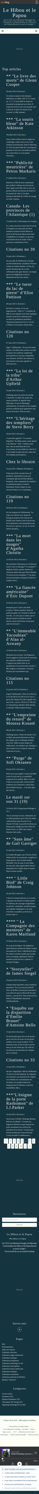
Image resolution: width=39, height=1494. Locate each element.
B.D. (3, 1344)
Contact (32, 1429)
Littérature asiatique (9, 1358)
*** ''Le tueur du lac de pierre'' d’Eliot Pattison (19, 290)
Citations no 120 (17, 333)
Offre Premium (4, 1434)
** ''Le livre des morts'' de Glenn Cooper (21, 80)
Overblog (31, 1420)
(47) (12, 1402)
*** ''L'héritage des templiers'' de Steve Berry (20, 422)
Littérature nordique (9, 1372)
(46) (13, 1405)
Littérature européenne (10, 1361)
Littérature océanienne (10, 1374)
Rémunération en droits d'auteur (27, 1432)
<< (6, 1141)
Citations (21, 256)
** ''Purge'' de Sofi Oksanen (19, 760)
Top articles (25, 1429)
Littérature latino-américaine (12, 1369)
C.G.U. (15, 1432)
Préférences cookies (33, 1434)
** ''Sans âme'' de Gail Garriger (21, 841)
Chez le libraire (20, 461)
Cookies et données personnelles (18, 1434)
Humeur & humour (25, 469)
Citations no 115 (17, 680)
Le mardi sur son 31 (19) (18, 799)
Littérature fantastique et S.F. (12, 1363)
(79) (11, 1399)
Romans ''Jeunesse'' (9, 1380)
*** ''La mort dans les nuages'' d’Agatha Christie (18, 544)
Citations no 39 (20, 249)
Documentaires (7, 1347)
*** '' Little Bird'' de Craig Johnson (19, 882)
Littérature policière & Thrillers (13, 1377)
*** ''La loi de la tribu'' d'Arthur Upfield (19, 377)
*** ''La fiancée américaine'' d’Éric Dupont (21, 591)
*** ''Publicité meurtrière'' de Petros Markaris (21, 166)
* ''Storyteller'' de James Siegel (21, 971)
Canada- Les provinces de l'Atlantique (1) (20, 210)
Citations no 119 (17, 498)
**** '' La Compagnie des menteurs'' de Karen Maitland (20, 927)
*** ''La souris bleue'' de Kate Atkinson (20, 123)
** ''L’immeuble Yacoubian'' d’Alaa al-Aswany (21, 637)
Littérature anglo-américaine (12, 1355)
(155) (7, 1397)
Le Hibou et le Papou (19, 12)
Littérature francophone (11, 1366)
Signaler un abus (6, 1432)
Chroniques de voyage (27, 221)
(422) (7, 1394)
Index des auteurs (8, 1350)
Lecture (21, 91)
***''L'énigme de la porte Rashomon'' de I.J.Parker (19, 1101)
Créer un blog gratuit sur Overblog (11, 1429)
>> (30, 1146)
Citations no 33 (20, 1060)
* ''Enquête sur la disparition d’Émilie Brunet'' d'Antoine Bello (21, 1016)
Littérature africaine (9, 1352)
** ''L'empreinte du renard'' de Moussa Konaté (21, 719)
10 (21, 1146)
